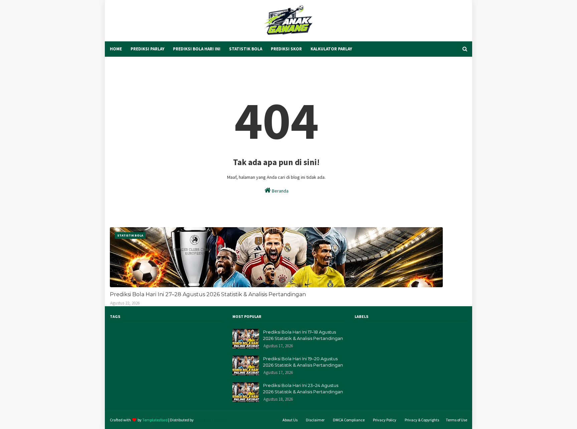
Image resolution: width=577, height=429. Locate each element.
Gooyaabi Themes (209, 419)
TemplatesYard (155, 419)
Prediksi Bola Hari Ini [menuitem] (196, 49)
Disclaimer (315, 419)
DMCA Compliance (349, 419)
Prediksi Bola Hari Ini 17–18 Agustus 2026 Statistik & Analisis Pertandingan (303, 335)
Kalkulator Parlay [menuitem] (331, 49)
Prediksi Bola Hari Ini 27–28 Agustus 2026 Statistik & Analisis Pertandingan (208, 294)
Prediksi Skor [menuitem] (286, 49)
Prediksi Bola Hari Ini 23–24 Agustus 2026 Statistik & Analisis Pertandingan (303, 389)
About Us (290, 419)
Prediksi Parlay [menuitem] (147, 49)
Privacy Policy (384, 419)
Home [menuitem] (116, 49)
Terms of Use (456, 419)
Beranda (279, 191)
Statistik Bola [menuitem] (245, 49)
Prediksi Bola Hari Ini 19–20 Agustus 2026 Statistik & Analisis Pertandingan (303, 362)
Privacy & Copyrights (422, 419)
